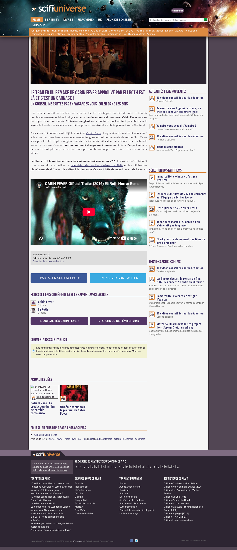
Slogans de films (136, 33)
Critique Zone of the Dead (177, 499)
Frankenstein (81, 486)
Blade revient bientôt (169, 147)
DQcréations (77, 541)
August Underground (130, 486)
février (60, 438)
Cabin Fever (93, 133)
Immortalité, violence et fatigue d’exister (176, 178)
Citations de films (75, 33)
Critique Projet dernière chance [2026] (183, 486)
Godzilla (79, 493)
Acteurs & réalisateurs (186, 30)
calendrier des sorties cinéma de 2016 (97, 165)
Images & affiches (56, 33)
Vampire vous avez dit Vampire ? (176, 126)
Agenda (151, 33)
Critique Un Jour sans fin (176, 503)
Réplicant (124, 489)
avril (74, 438)
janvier (52, 438)
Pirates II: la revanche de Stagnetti (136, 509)
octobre (117, 438)
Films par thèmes (154, 30)
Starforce (123, 493)
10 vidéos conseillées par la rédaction (179, 98)
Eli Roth (43, 309)
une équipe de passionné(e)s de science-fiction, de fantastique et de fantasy (51, 467)
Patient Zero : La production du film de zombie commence (42, 408)
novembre (128, 438)
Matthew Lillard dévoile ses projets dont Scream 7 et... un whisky (178, 325)
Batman (79, 496)
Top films (139, 30)
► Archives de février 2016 (118, 321)
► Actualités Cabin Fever (59, 321)
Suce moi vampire (128, 506)
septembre (106, 438)
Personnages (38, 33)
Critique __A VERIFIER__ (177, 516)
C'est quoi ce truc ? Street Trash (176, 208)
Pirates (122, 483)
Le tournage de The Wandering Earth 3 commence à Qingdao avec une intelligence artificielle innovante (50, 510)
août (97, 438)
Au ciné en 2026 (99, 30)
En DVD (129, 30)
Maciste (79, 506)
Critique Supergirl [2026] (176, 513)
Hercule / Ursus (83, 489)
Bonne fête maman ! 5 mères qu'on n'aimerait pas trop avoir (178, 223)
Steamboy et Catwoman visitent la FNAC (51, 529)
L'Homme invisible (84, 513)
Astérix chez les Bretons (131, 499)
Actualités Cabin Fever (45, 434)
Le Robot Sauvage (128, 513)
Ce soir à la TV (116, 30)
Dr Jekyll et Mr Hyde (85, 503)
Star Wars (80, 509)
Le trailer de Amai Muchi (43, 503)
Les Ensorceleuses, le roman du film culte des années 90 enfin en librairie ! (180, 280)
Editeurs (169, 30)
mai (79, 438)
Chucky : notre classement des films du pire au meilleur (180, 241)
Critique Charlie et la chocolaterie (181, 483)
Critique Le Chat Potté (175, 496)
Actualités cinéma (60, 30)
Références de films (116, 33)
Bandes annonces (79, 30)
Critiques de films (40, 30)
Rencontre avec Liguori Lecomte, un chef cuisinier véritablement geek (178, 110)
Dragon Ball (81, 499)
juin (85, 438)
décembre (140, 438)
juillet (91, 438)
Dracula (79, 483)
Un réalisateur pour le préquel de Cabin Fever (72, 410)
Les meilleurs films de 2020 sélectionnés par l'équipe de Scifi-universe (181, 195)
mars (67, 438)
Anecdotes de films (95, 33)
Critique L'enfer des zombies (178, 519)
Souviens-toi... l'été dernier (132, 503)
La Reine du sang (128, 496)
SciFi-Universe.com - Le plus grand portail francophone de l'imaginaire (59, 9)
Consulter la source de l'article (48, 261)
